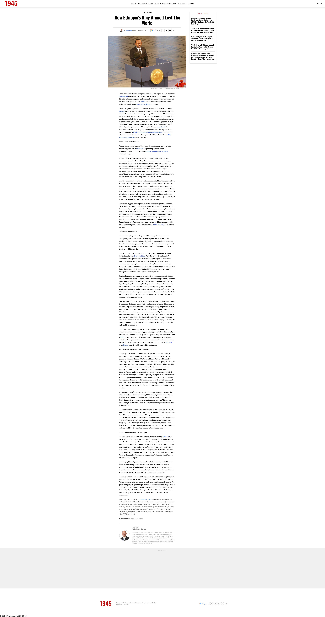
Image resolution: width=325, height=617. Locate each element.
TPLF (122, 337)
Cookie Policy (154, 602)
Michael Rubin (129, 30)
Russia (125, 345)
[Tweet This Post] (166, 30)
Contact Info (131, 602)
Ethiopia (165, 437)
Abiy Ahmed (131, 518)
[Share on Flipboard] (169, 30)
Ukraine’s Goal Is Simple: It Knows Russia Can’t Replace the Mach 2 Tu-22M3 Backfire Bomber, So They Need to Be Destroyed (202, 21)
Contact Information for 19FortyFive (165, 3)
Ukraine (169, 342)
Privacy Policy (182, 3)
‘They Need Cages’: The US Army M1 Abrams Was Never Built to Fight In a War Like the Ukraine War (201, 39)
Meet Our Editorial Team (145, 3)
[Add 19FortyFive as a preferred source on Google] (155, 30)
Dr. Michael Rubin (145, 499)
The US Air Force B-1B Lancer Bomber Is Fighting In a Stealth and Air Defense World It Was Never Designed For (202, 47)
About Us (133, 3)
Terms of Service (146, 602)
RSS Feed (191, 3)
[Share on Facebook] (163, 30)
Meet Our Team (124, 602)
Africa (136, 518)
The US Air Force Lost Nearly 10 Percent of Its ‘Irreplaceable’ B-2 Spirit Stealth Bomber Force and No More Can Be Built (203, 30)
